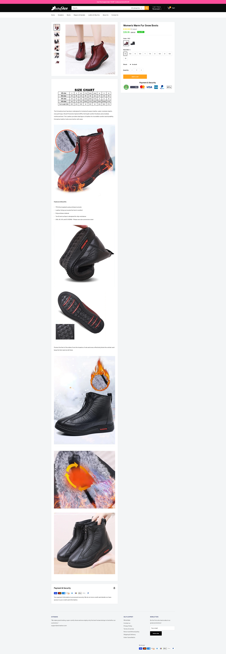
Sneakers (61, 15)
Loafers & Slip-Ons (94, 15)
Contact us (127, 623)
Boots (69, 15)
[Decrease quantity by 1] (132, 70)
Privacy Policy (128, 626)
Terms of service (129, 629)
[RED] (126, 43)
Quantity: (126, 70)
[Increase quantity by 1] (141, 70)
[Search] (147, 8)
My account (156, 9)
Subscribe (156, 633)
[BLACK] (133, 43)
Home (53, 15)
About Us (105, 15)
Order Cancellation (129, 637)
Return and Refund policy (131, 631)
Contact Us (114, 15)
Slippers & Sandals (79, 15)
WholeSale (127, 620)
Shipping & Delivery (130, 634)
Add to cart (135, 76)
